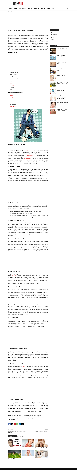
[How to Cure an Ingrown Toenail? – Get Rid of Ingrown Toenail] (53, 98)
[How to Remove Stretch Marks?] (53, 64)
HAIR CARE (30, 8)
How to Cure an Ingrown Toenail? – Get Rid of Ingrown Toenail (62, 97)
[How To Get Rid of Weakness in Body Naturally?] (41, 454)
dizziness (31, 415)
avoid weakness (19, 415)
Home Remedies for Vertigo (13, 448)
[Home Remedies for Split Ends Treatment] (53, 51)
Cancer (11, 99)
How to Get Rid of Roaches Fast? (41, 431)
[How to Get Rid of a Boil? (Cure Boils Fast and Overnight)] (53, 111)
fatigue (35, 415)
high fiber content (27, 158)
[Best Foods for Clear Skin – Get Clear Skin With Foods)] (53, 105)
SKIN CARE (43, 8)
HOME (10, 8)
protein (28, 155)
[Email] (22, 424)
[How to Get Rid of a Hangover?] (14, 454)
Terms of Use (30, 468)
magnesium (32, 155)
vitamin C (25, 366)
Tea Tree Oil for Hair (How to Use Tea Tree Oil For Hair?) (62, 84)
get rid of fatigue (37, 416)
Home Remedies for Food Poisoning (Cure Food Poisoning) (17, 432)
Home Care (53, 37)
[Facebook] (9, 424)
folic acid (29, 372)
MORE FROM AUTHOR (21, 436)
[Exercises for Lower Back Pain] (53, 71)
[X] (12, 424)
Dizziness (12, 85)
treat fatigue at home (12, 419)
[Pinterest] (15, 424)
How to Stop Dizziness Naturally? (41, 447)
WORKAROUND (50, 8)
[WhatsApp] (17, 424)
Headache (12, 83)
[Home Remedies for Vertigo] (14, 443)
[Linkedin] (20, 424)
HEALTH (15, 8)
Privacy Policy (25, 468)
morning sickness (44, 416)
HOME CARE (36, 8)
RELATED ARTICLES (12, 436)
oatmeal (27, 150)
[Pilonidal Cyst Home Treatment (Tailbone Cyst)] (53, 78)
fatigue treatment (24, 416)
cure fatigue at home (26, 415)
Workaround (53, 41)
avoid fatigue (14, 415)
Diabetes (11, 102)
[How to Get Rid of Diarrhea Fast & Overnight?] (53, 91)
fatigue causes (39, 415)
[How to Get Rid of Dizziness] (28, 443)
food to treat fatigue (31, 416)
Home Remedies (14, 11)
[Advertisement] (38, 21)
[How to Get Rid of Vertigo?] (28, 453)
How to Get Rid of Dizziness (26, 448)
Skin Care (53, 39)
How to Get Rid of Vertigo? (26, 457)
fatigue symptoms (17, 416)
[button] (67, 8)
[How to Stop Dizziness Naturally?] (41, 443)
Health (52, 32)
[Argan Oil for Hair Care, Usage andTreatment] (53, 57)
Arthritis (11, 97)
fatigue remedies (11, 416)
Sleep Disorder (13, 106)
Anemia (11, 95)
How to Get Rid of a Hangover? (13, 458)
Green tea (14, 275)
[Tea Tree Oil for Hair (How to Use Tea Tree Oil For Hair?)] (53, 84)
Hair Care (53, 36)
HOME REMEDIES (22, 8)
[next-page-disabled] (11, 462)
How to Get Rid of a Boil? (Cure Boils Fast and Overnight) (62, 110)
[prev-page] (9, 462)
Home (9, 11)
